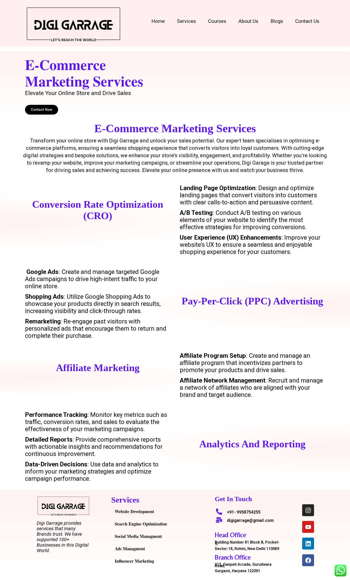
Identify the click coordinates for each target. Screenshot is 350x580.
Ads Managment (130, 548)
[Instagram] (308, 510)
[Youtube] (308, 527)
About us (248, 21)
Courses (217, 21)
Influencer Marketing (134, 561)
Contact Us (307, 21)
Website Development (134, 511)
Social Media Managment (138, 536)
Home (158, 21)
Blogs (276, 21)
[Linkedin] (308, 544)
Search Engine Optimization (141, 524)
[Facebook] (308, 560)
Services (186, 21)
